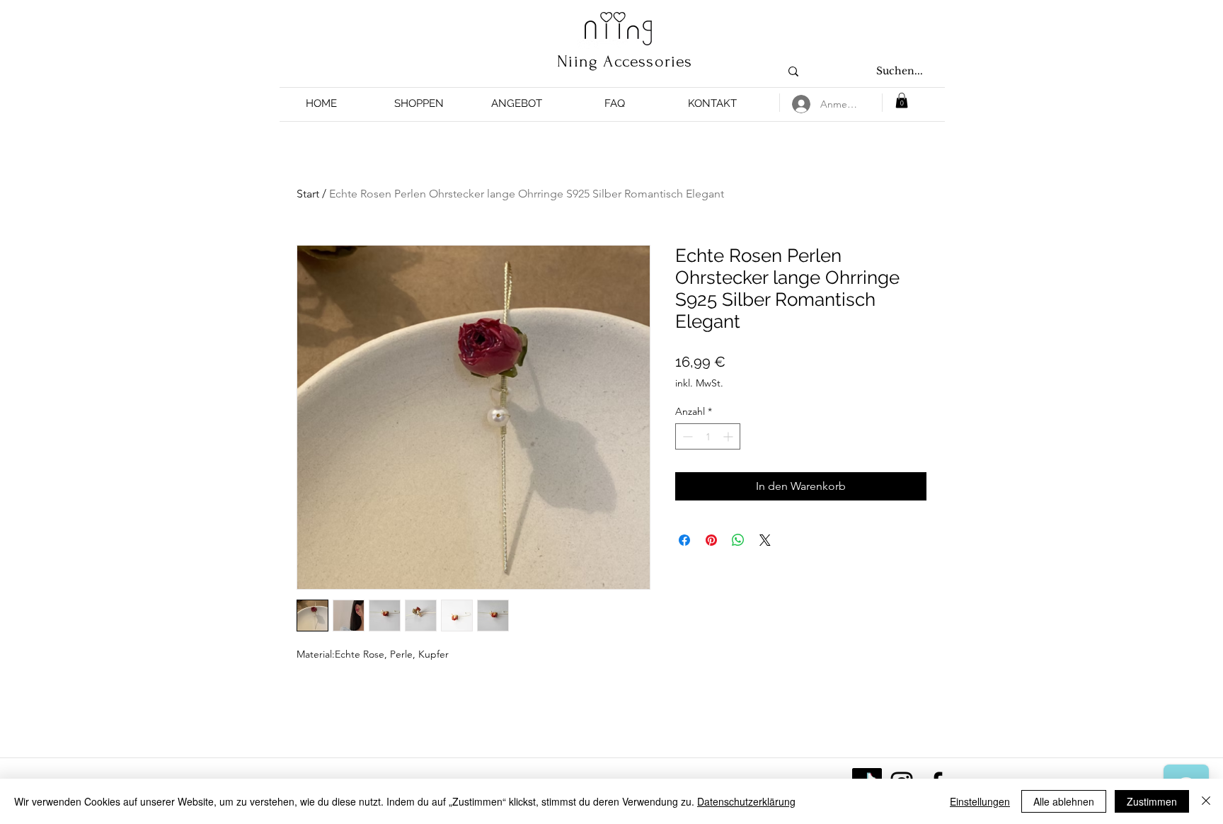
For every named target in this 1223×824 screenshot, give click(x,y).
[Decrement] (686, 436)
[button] (419, 103)
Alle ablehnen (1063, 801)
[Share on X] (765, 540)
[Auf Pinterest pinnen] (711, 540)
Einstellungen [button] (980, 801)
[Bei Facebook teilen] (684, 540)
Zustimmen (1152, 801)
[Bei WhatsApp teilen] (738, 540)
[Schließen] (1206, 801)
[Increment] (729, 436)
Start (308, 193)
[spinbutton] (707, 436)
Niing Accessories (624, 61)
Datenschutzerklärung (746, 801)
